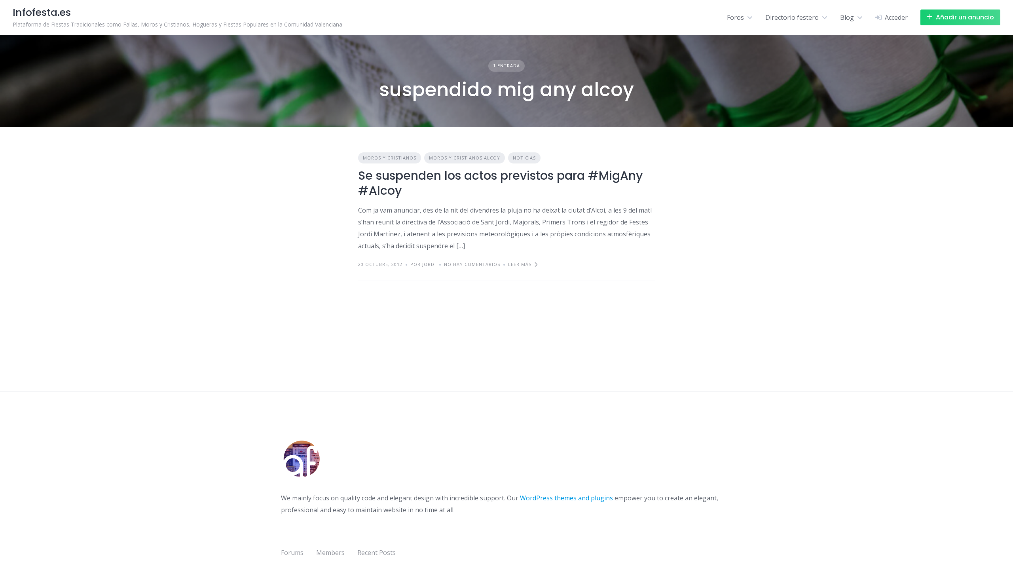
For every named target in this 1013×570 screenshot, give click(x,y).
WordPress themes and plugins (566, 498)
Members (330, 552)
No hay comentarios (472, 264)
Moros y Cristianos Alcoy (464, 158)
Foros (735, 17)
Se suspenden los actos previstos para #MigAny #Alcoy (500, 183)
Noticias (524, 158)
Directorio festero (792, 17)
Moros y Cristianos (389, 158)
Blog (847, 17)
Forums (292, 552)
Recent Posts (376, 552)
